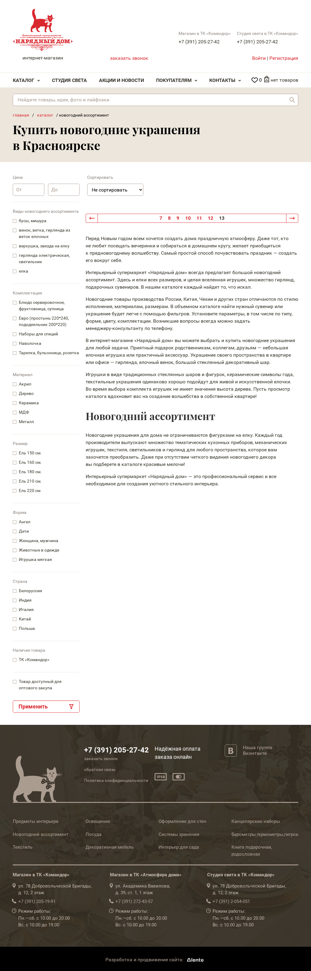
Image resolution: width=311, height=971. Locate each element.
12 (210, 218)
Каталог (23, 80)
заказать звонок (129, 58)
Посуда (93, 834)
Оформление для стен (182, 821)
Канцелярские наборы (255, 821)
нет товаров (284, 80)
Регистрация (283, 58)
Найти (292, 100)
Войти (259, 58)
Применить (33, 706)
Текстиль (22, 847)
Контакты (222, 80)
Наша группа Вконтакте (257, 750)
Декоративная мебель (110, 847)
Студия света (69, 80)
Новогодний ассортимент (40, 834)
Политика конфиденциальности (116, 780)
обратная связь (100, 769)
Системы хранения (179, 834)
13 (221, 218)
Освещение (98, 821)
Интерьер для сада (179, 847)
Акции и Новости (121, 80)
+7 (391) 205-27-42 (199, 42)
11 (199, 218)
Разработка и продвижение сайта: (145, 960)
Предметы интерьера (35, 821)
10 (188, 218)
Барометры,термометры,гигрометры (270, 834)
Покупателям (174, 80)
